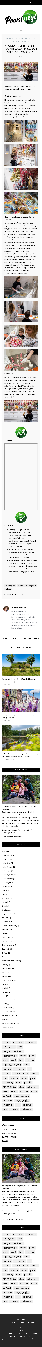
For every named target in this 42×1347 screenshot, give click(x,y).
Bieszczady (5, 886)
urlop (34, 1091)
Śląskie (4, 988)
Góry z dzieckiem (7, 914)
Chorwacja (5, 890)
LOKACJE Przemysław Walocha (31, 1339)
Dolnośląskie (6, 898)
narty (29, 1069)
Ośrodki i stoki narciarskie (11, 961)
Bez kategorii (6, 883)
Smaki (4, 996)
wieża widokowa (21, 1096)
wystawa (8, 1104)
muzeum (7, 1069)
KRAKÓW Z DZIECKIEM (10, 1129)
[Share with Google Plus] (19, 594)
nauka (6, 1073)
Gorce (4, 906)
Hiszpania (5, 918)
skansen (5, 1091)
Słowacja (5, 992)
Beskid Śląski (6, 871)
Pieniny (4, 965)
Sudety (4, 1004)
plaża (21, 1087)
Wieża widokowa (8, 1015)
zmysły (14, 1109)
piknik (27, 1082)
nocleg (35, 1073)
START (17, 1319)
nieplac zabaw (20, 1073)
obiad (5, 1078)
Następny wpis (30, 638)
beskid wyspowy (8, 1047)
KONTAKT (31, 1336)
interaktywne (10, 586)
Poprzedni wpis (11, 638)
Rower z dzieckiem (8, 980)
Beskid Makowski (8, 855)
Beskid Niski (6, 863)
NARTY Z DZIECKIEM (9, 1137)
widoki (7, 1096)
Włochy (4, 1019)
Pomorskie (5, 976)
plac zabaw (9, 1087)
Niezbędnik (5, 949)
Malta (4, 933)
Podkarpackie (6, 968)
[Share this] (12, 594)
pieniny (18, 1082)
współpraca (7, 1100)
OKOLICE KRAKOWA (9, 1133)
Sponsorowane (7, 1000)
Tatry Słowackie (7, 1011)
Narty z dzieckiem (8, 945)
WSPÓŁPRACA (22, 1336)
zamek (5, 1109)
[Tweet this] (16, 594)
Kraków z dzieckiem (15, 39)
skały (14, 1091)
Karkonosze (6, 922)
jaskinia (23, 1055)
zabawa (8, 589)
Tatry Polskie (6, 1008)
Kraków (5, 1060)
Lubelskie (5, 929)
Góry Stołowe (6, 910)
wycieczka (22, 1100)
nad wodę (20, 1069)
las (21, 1060)
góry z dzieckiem (13, 1051)
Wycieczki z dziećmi (8, 1023)
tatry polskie (24, 1091)
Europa (4, 902)
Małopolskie (30, 39)
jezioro (32, 1055)
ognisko (14, 1077)
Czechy (4, 894)
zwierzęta (26, 1109)
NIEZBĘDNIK (6, 1141)
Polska (16, 41)
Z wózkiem (24, 41)
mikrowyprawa (31, 586)
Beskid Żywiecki (7, 879)
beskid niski (17, 1042)
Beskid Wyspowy (7, 875)
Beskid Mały (6, 859)
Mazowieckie (6, 941)
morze (26, 1064)
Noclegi (4, 953)
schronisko (32, 1086)
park (32, 1078)
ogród (24, 1078)
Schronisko (5, 984)
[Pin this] (22, 594)
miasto (20, 586)
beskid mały (6, 1042)
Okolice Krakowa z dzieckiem (12, 957)
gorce (20, 1047)
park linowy (8, 1082)
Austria (4, 851)
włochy (18, 1105)
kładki (13, 1060)
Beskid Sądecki (7, 867)
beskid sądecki (31, 1042)
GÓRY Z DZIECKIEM (9, 1125)
